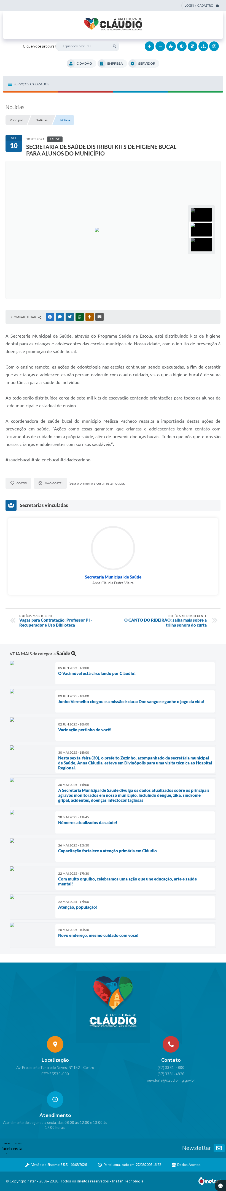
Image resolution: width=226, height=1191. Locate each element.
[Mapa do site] (203, 46)
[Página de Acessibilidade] (214, 46)
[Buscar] (114, 46)
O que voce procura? (39, 46)
